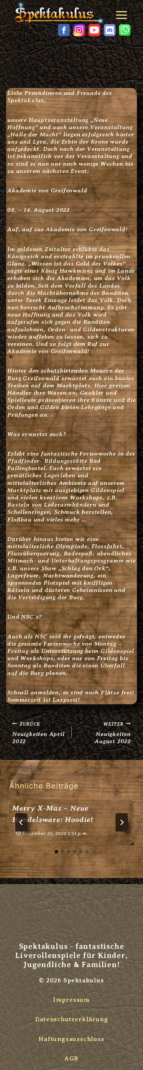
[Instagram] (79, 30)
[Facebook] (64, 30)
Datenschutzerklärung (71, 1019)
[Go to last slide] (21, 822)
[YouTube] (94, 30)
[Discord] (109, 30)
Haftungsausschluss (71, 1039)
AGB (71, 1058)
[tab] (56, 852)
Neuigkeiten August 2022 (113, 732)
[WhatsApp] (125, 30)
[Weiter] (122, 822)
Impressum (71, 999)
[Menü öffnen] (123, 12)
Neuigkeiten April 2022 (38, 732)
